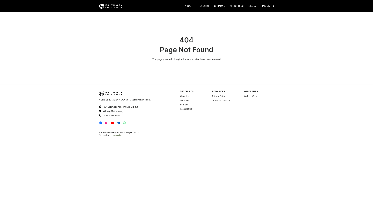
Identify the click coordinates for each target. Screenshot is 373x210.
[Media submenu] (257, 5)
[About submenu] (194, 5)
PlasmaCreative (115, 135)
